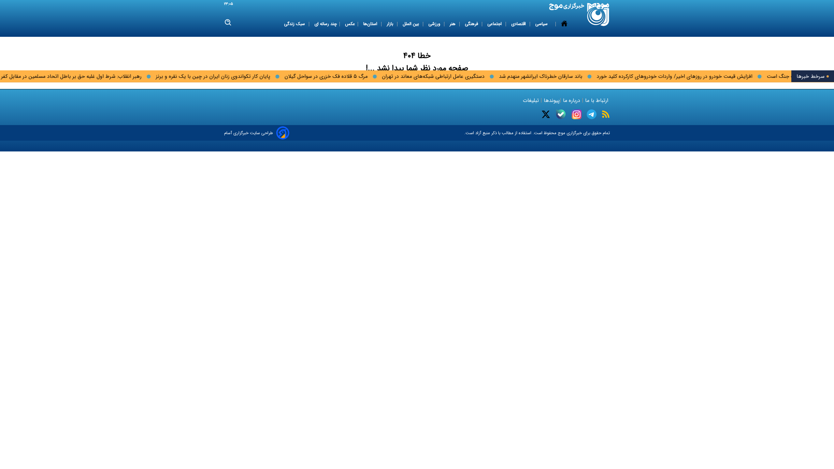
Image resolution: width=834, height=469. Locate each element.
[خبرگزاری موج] (598, 14)
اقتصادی (519, 24)
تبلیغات (531, 100)
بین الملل (411, 24)
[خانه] (564, 24)
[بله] (561, 114)
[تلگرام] (592, 114)
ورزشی (434, 24)
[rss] (606, 114)
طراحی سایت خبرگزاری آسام (248, 133)
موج (560, 133)
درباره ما (571, 100)
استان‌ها (371, 24)
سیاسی (542, 24)
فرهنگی (472, 24)
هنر (453, 24)
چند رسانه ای (325, 24)
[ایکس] (546, 114)
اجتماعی (495, 24)
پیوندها (551, 100)
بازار (391, 24)
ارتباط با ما (596, 100)
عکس (350, 24)
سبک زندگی (295, 24)
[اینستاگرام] (577, 114)
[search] (228, 23)
